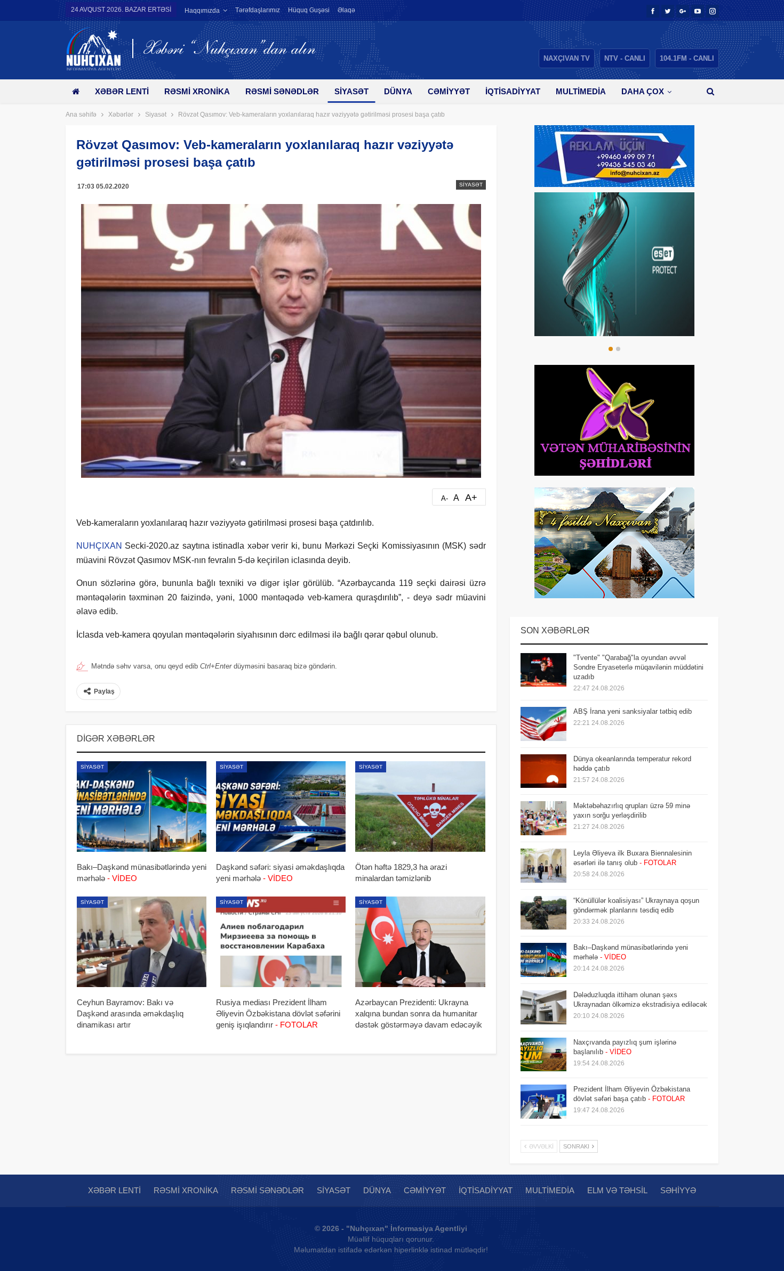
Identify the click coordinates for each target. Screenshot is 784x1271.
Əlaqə (346, 10)
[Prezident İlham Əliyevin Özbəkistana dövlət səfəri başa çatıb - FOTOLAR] (543, 1102)
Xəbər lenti (122, 91)
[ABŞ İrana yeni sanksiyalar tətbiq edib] (543, 724)
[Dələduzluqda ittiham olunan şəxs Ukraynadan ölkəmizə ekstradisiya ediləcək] (543, 1007)
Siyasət (351, 91)
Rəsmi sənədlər (282, 91)
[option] (614, 264)
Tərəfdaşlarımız (257, 10)
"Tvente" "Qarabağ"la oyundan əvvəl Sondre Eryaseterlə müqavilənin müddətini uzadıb (638, 667)
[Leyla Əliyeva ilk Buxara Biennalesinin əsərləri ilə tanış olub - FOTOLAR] (543, 866)
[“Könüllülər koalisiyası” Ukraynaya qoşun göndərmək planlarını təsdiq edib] (543, 913)
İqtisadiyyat (512, 91)
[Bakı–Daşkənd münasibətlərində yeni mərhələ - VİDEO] (141, 806)
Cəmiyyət (449, 91)
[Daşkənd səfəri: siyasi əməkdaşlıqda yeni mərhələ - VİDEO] (281, 806)
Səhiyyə (678, 1190)
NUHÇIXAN (99, 545)
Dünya (398, 91)
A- (444, 498)
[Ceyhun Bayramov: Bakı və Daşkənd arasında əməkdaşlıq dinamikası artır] (141, 942)
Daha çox (642, 91)
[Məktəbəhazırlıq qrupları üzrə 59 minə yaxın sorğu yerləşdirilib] (543, 818)
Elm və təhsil (617, 1190)
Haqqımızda (202, 10)
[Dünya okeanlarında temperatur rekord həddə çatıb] (543, 771)
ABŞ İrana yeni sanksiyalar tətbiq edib (632, 711)
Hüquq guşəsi (309, 10)
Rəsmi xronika (197, 91)
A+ (471, 497)
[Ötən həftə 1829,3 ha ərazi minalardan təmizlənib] (420, 806)
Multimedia (581, 91)
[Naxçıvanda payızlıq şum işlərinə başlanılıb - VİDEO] (543, 1055)
